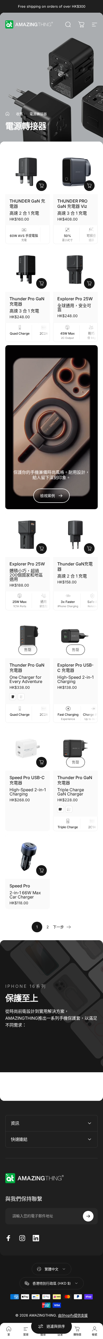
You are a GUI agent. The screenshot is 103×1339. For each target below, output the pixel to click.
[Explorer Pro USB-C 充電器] (75, 636)
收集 (19, 114)
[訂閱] (88, 1216)
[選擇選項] (41, 185)
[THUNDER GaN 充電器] (27, 171)
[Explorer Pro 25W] (75, 269)
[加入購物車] (41, 283)
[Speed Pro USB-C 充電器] (27, 748)
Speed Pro (20, 885)
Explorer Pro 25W (75, 298)
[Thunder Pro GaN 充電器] (27, 269)
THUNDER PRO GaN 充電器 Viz (72, 203)
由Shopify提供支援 (73, 1315)
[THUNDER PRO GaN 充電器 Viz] (75, 171)
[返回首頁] (7, 114)
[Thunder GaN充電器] (75, 534)
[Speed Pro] (27, 856)
